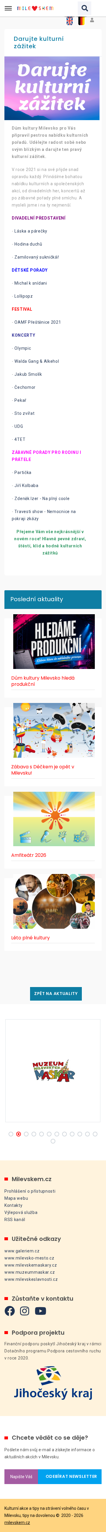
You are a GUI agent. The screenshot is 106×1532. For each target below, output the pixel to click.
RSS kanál (14, 1219)
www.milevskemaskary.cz (30, 1265)
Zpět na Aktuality (56, 993)
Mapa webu (16, 1198)
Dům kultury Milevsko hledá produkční (42, 681)
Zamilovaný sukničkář (36, 257)
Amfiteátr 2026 (28, 855)
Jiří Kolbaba (26, 485)
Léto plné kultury (30, 937)
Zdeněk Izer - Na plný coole (41, 498)
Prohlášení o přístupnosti (30, 1191)
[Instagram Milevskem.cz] (24, 1311)
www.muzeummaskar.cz (29, 1272)
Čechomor (25, 387)
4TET (19, 439)
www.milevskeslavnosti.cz (31, 1279)
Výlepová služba (21, 1212)
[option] (53, 88)
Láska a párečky (31, 231)
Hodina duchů (28, 244)
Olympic (22, 348)
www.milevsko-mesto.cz (29, 1258)
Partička (23, 472)
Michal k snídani (30, 283)
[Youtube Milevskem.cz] (41, 1311)
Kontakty (13, 1205)
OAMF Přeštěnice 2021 (37, 322)
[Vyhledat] (84, 8)
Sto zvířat (24, 413)
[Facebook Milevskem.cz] (9, 1311)
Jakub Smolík (28, 374)
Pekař (20, 400)
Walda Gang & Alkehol (36, 361)
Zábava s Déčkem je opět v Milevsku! (42, 770)
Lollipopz (23, 296)
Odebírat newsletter (69, 1476)
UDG (18, 426)
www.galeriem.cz (22, 1251)
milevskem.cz (17, 1522)
